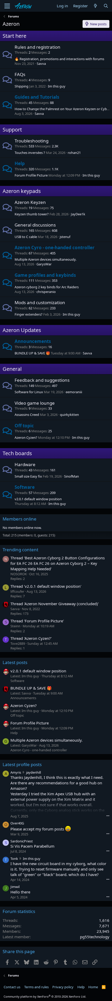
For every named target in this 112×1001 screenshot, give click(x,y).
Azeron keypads (22, 191)
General (12, 368)
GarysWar (44, 264)
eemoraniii (74, 392)
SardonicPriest (21, 841)
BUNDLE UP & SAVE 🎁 (32, 353)
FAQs (20, 74)
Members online (19, 519)
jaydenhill (33, 772)
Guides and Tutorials (37, 97)
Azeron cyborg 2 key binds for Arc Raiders (47, 287)
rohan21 (74, 152)
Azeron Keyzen (30, 202)
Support (12, 129)
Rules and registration (37, 47)
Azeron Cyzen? (26, 437)
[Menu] (7, 6)
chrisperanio (46, 291)
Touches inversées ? (30, 152)
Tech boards (17, 453)
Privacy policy (62, 987)
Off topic (24, 426)
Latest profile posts (22, 764)
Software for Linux (29, 392)
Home (93, 987)
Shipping (21, 86)
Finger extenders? (28, 314)
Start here (14, 35)
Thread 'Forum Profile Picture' (37, 620)
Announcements (33, 341)
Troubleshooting (31, 141)
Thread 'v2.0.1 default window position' (45, 586)
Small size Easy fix (28, 476)
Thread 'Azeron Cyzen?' (31, 638)
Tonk (14, 858)
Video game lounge (35, 403)
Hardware (25, 464)
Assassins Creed (27, 414)
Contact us (12, 987)
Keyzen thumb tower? (32, 214)
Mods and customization (40, 302)
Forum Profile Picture (31, 175)
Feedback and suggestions (42, 380)
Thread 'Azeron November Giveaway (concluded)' (54, 603)
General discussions (35, 225)
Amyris (15, 772)
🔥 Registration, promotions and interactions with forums (59, 59)
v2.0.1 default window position (38, 499)
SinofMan (71, 476)
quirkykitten (69, 414)
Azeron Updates (22, 330)
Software (25, 487)
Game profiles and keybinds (45, 275)
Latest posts (15, 662)
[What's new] (95, 6)
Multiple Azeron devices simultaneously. (45, 259)
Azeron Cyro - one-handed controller (55, 248)
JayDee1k (78, 214)
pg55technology (94, 936)
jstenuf (65, 236)
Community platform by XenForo (45, 996)
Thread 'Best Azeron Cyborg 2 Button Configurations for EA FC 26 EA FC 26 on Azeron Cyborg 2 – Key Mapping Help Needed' (57, 563)
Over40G (17, 823)
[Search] (106, 6)
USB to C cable (26, 236)
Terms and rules (36, 987)
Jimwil (15, 886)
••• (107, 816)
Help (20, 163)
